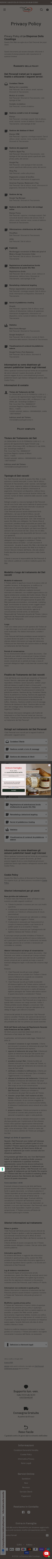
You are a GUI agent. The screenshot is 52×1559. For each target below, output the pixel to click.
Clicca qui (13, 787)
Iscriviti (13, 790)
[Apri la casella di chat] (46, 1553)
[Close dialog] (49, 765)
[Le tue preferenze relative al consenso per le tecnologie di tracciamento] (2, 1169)
